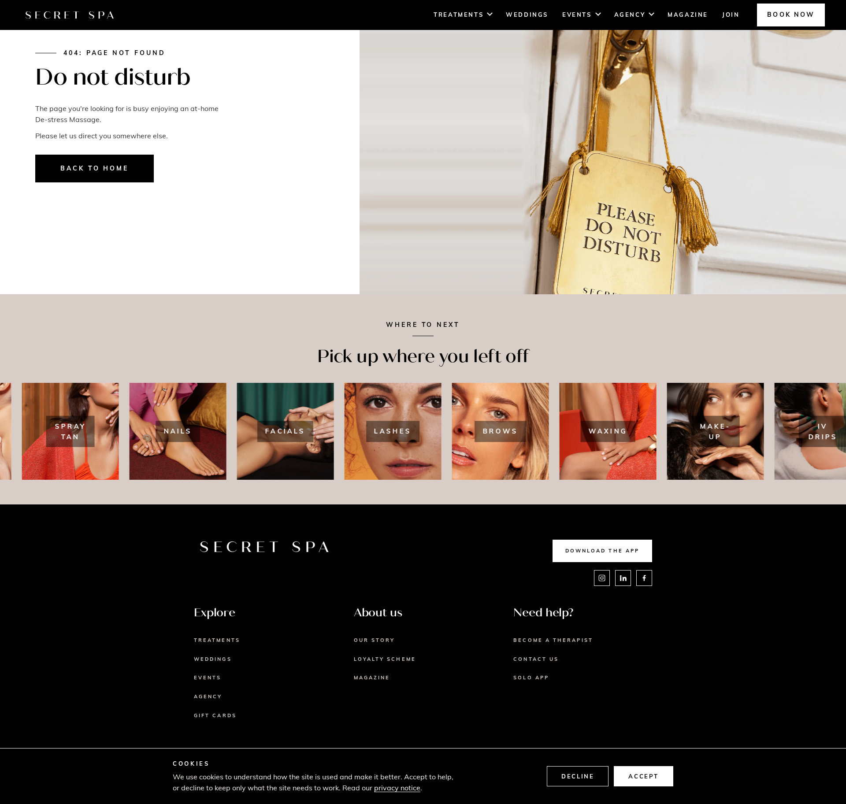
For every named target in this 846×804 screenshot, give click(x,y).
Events (577, 14)
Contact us (536, 659)
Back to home (94, 168)
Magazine (688, 14)
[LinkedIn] (623, 578)
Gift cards (215, 715)
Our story (374, 640)
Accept (643, 776)
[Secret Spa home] (69, 15)
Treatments (458, 14)
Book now (791, 15)
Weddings (527, 14)
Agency (630, 14)
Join (730, 14)
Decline (577, 776)
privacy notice (397, 787)
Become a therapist (553, 640)
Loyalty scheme (385, 659)
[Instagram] (602, 578)
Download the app (602, 551)
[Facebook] (644, 578)
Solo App (531, 677)
